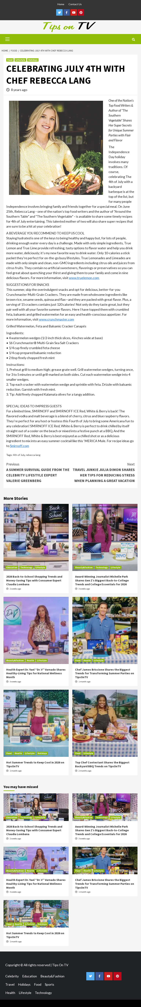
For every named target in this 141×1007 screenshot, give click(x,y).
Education (11, 567)
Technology (26, 567)
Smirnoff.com (19, 446)
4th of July (19, 454)
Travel (10, 984)
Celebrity (12, 976)
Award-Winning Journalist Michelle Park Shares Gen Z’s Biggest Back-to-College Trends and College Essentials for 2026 (102, 580)
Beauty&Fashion (84, 567)
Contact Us (75, 4)
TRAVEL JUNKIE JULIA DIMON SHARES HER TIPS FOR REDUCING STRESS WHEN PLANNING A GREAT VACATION (104, 472)
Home (60, 4)
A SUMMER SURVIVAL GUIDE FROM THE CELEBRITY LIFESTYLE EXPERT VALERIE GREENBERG (37, 472)
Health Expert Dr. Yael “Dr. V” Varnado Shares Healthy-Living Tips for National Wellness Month (36, 673)
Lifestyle (20, 59)
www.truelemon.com (84, 278)
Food (9, 59)
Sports (49, 984)
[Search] (133, 39)
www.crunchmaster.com (56, 319)
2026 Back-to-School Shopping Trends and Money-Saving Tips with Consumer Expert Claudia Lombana (34, 580)
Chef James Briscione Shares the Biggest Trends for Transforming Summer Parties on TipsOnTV (104, 673)
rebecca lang (33, 454)
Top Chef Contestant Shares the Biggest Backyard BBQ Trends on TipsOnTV (102, 764)
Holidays (32, 59)
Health (30, 660)
